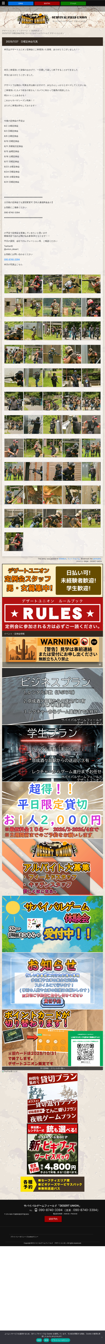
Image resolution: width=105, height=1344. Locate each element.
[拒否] (102, 1337)
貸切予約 (47, 3)
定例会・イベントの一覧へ (54, 1068)
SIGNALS (62, 559)
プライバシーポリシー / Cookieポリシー (24, 1237)
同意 (39, 1340)
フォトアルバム (73, 559)
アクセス (73, 3)
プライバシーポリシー (60, 1340)
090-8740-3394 (12, 259)
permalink (97, 559)
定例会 (20, 3)
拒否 (46, 1340)
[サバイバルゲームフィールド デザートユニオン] (33, 19)
